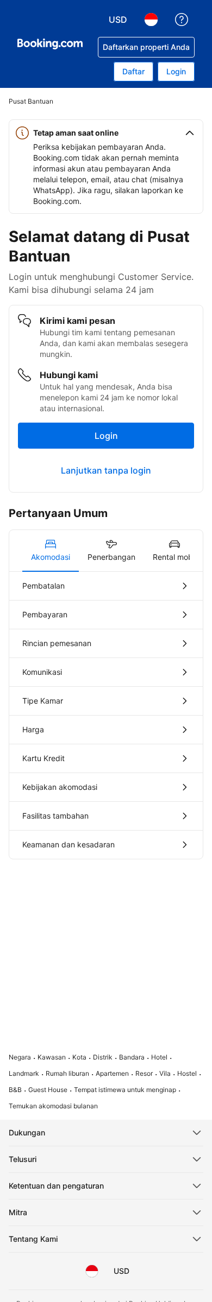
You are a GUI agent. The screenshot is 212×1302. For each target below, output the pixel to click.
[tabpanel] (106, 715)
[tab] (50, 550)
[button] (106, 133)
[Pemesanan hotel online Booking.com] (50, 44)
